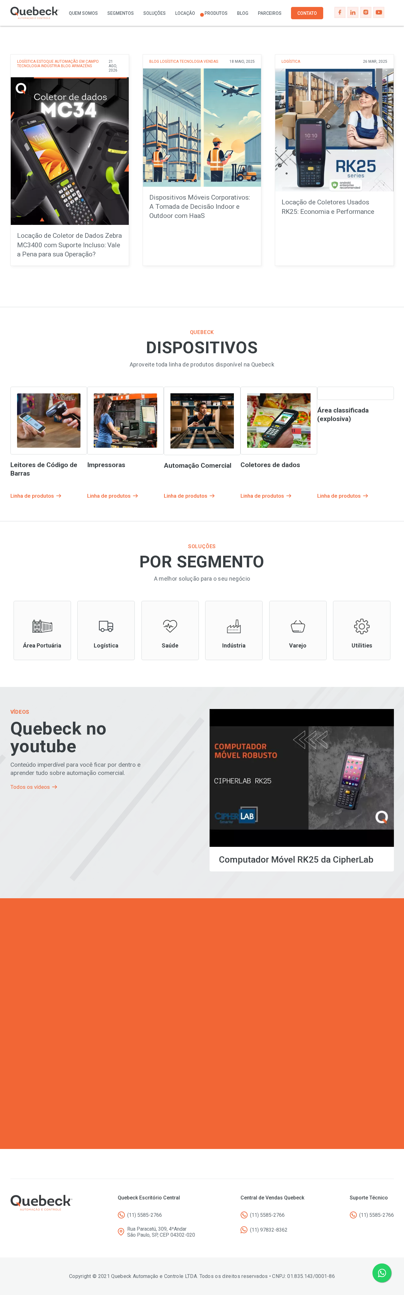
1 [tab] (202, 15)
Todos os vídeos (30, 787)
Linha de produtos (42, 630)
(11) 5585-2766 (144, 1215)
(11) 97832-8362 (269, 1230)
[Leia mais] (70, 160)
